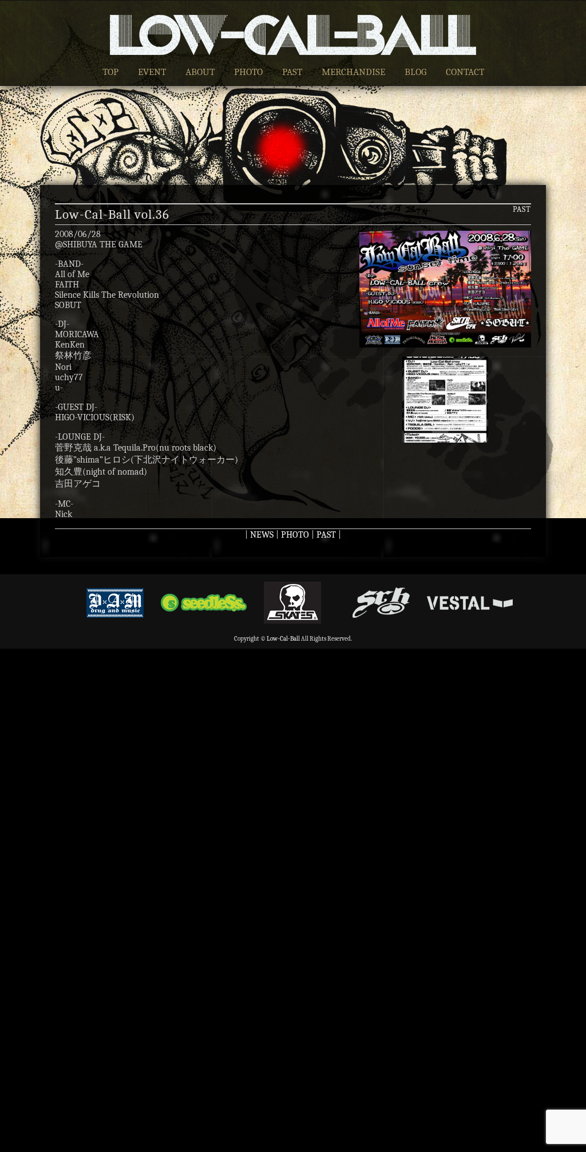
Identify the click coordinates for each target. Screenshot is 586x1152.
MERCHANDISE (353, 71)
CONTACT (465, 71)
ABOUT (200, 71)
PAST (292, 71)
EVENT (152, 71)
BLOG (415, 71)
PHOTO (248, 71)
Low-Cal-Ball (283, 638)
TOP (110, 71)
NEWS (262, 535)
